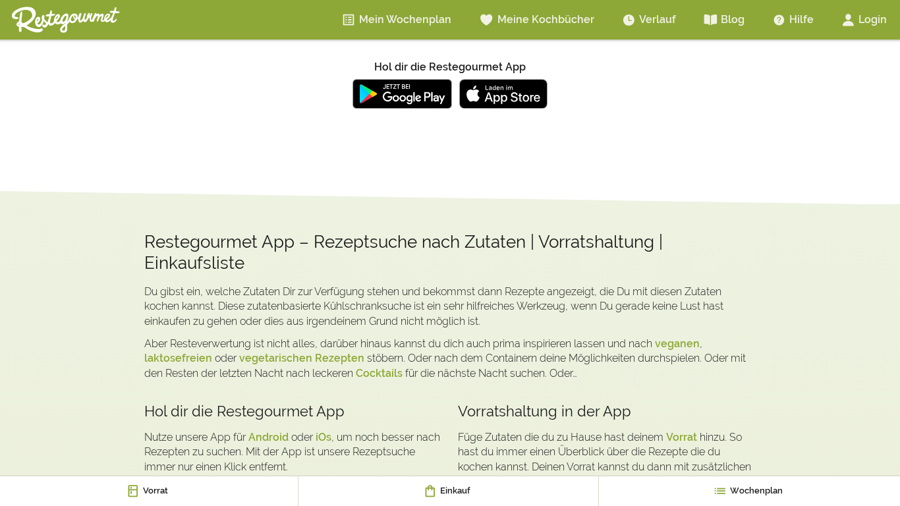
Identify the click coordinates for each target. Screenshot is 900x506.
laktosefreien (178, 358)
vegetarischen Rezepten (301, 358)
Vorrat (681, 437)
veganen (677, 343)
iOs (323, 437)
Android (268, 437)
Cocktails (379, 373)
